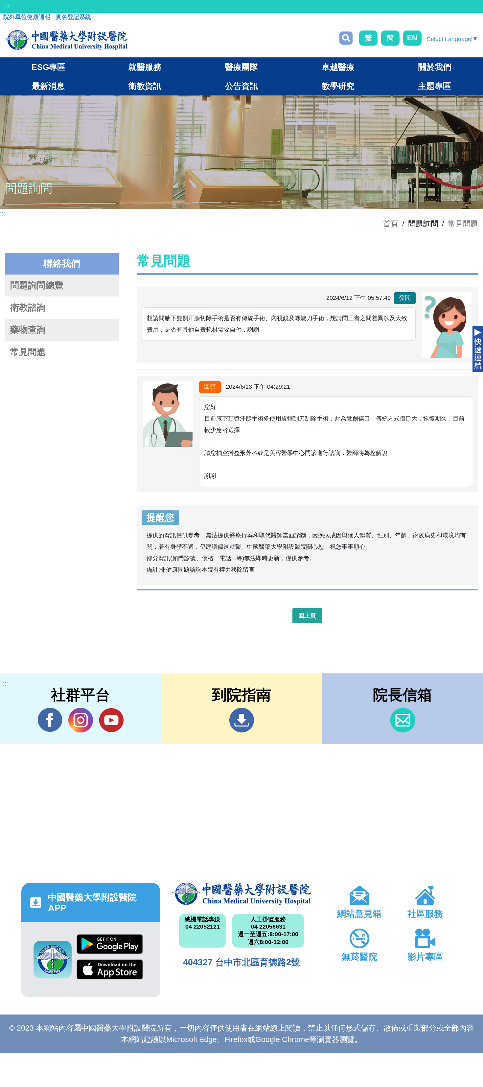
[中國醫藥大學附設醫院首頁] (66, 40)
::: (8, 6)
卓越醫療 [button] (338, 67)
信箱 (402, 720)
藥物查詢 (28, 330)
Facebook (50, 720)
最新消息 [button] (48, 86)
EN (412, 38)
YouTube (111, 720)
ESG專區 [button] (48, 67)
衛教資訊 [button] (144, 86)
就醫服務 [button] (144, 67)
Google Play (110, 947)
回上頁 (307, 615)
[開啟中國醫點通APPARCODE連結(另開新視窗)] (53, 960)
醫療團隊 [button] (241, 67)
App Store (110, 972)
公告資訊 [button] (241, 86)
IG (80, 720)
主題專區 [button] (434, 86)
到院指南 (241, 720)
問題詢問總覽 (36, 285)
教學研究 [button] (338, 86)
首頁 (390, 223)
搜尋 (346, 38)
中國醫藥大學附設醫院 (241, 894)
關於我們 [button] (434, 67)
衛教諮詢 (28, 308)
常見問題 (463, 223)
